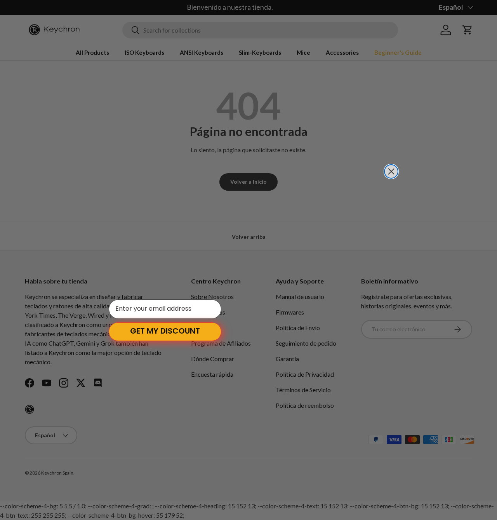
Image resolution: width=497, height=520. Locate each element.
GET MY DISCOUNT (165, 332)
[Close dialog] (391, 171)
